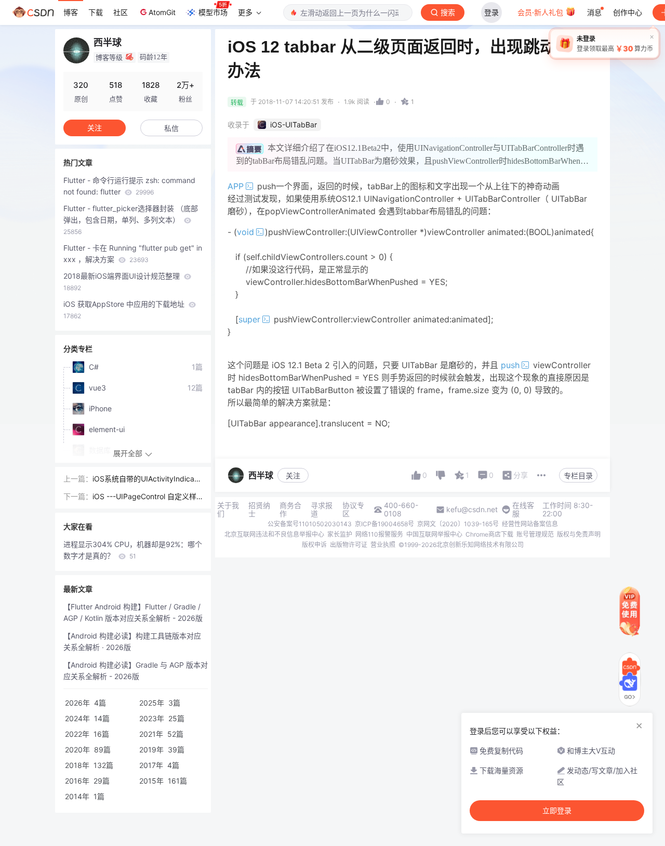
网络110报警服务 (379, 534)
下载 (95, 12)
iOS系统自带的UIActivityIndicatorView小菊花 (146, 479)
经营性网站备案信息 (530, 524)
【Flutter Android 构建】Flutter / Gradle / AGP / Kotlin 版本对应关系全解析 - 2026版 (133, 612)
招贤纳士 (259, 509)
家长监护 (339, 534)
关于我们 (228, 509)
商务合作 (290, 509)
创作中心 (627, 12)
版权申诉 (314, 545)
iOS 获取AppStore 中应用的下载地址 (125, 310)
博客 (70, 12)
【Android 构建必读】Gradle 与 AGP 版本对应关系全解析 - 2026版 (135, 670)
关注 (293, 475)
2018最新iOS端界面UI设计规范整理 (122, 281)
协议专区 (353, 509)
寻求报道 (321, 509)
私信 (171, 128)
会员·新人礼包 (541, 12)
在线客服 (523, 509)
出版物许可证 (348, 545)
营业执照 (382, 545)
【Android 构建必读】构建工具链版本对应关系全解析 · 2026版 (132, 641)
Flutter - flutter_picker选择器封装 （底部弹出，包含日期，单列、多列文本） (130, 220)
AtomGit (162, 12)
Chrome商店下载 (489, 534)
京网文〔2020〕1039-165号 (458, 524)
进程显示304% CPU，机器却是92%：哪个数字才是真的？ (132, 550)
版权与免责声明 (579, 534)
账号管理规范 (535, 534)
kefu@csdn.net (472, 509)
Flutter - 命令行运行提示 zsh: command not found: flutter (129, 186)
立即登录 (556, 810)
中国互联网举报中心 (434, 534)
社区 (120, 12)
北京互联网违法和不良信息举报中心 (274, 534)
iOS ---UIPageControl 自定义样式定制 (144, 497)
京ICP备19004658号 (384, 524)
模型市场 (213, 12)
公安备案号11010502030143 (310, 524)
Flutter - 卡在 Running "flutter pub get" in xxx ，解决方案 (132, 253)
